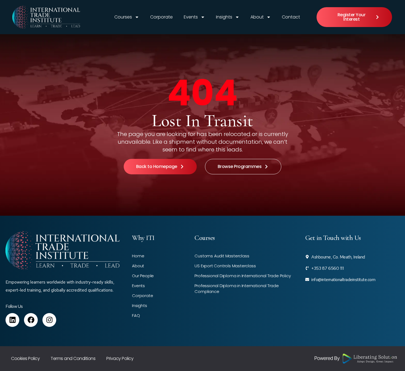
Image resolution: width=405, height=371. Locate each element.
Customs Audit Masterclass (222, 256)
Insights (224, 17)
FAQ (136, 315)
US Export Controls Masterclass (225, 266)
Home (138, 256)
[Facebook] (31, 320)
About (257, 17)
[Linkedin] (12, 320)
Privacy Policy (119, 358)
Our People (143, 276)
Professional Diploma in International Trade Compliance (237, 288)
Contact (291, 17)
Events (191, 17)
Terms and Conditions (73, 358)
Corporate (161, 17)
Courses (123, 17)
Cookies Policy (25, 358)
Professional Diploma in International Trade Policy (243, 276)
